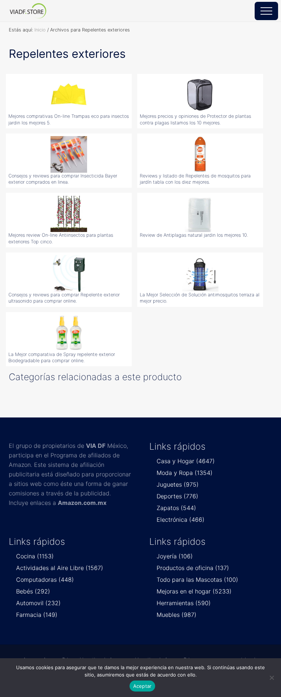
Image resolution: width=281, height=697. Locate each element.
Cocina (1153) (35, 556)
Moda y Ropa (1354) (185, 472)
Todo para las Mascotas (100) (197, 579)
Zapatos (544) (176, 507)
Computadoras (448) (45, 579)
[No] (272, 677)
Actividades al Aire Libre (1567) (59, 568)
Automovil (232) (38, 603)
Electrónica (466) (181, 519)
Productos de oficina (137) (193, 568)
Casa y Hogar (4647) (186, 461)
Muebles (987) (176, 614)
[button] (266, 11)
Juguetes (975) (178, 484)
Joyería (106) (175, 556)
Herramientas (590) (184, 603)
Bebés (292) (33, 591)
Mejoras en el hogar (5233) (194, 591)
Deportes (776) (177, 496)
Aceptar (142, 686)
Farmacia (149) (36, 614)
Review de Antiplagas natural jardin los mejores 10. (194, 235)
